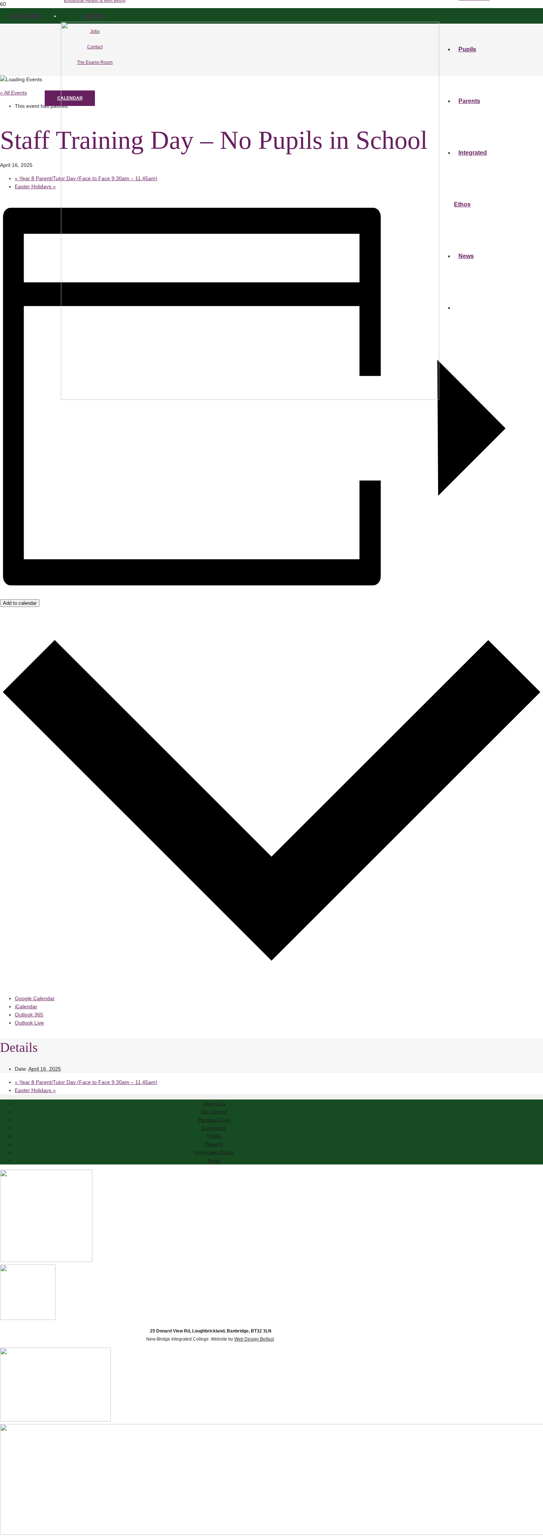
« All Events (13, 93)
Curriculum (214, 1128)
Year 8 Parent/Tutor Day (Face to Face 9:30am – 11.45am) (86, 1082)
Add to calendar (20, 603)
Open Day (214, 1104)
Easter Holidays (35, 186)
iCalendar (26, 1006)
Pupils (214, 1136)
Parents (214, 1144)
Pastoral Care (214, 1120)
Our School (214, 1112)
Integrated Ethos (214, 1152)
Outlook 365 (29, 1015)
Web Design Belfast (254, 1339)
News (214, 1160)
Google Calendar (35, 998)
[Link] (250, 398)
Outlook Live (29, 1023)
